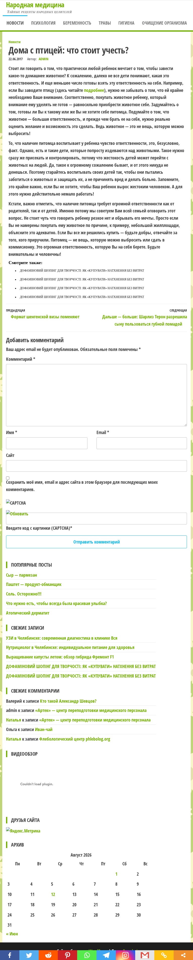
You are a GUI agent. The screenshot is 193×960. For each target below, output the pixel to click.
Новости (15, 23)
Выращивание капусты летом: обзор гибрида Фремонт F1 (60, 657)
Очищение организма (164, 23)
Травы (105, 23)
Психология (43, 23)
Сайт (10, 455)
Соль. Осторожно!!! (23, 594)
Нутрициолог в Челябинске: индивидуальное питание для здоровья (70, 647)
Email (102, 432)
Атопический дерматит (27, 613)
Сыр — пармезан (21, 575)
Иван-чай (44, 729)
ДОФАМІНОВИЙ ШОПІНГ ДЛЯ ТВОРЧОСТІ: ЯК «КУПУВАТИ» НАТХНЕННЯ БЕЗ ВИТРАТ (82, 270)
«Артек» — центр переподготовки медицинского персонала (91, 710)
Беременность (77, 23)
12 (53, 894)
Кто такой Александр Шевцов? (68, 701)
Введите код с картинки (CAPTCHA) (38, 528)
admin (44, 58)
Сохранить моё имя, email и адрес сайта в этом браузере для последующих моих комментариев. (82, 485)
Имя (11, 432)
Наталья (13, 720)
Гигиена (126, 23)
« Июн (12, 934)
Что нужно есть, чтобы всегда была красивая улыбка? (56, 603)
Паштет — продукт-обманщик (33, 584)
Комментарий (20, 359)
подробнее (94, 90)
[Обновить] (17, 514)
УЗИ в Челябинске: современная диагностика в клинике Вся (61, 638)
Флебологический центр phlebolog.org (74, 739)
